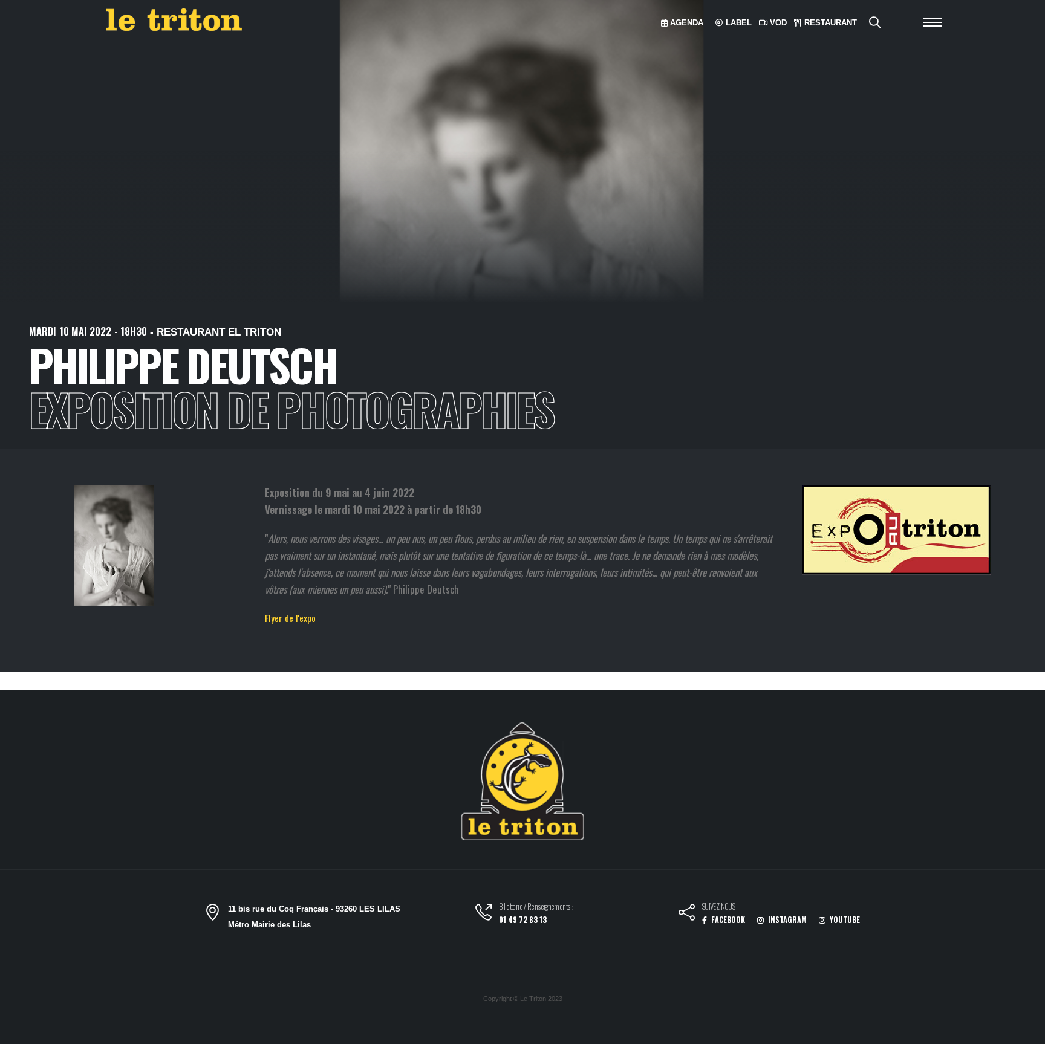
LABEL (737, 22)
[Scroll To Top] (1024, 1030)
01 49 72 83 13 (523, 920)
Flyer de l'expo (290, 617)
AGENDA (685, 22)
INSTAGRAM (786, 920)
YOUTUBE (844, 920)
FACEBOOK (727, 920)
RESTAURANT (829, 22)
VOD (777, 22)
